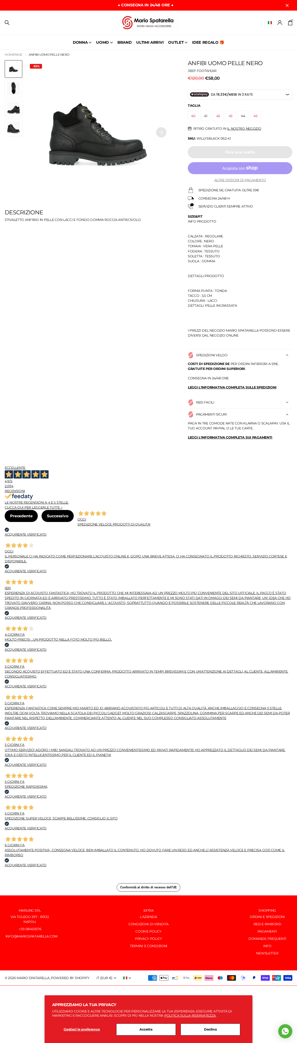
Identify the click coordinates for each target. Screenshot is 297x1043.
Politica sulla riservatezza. (190, 1015)
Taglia (194, 105)
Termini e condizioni (148, 946)
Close (287, 5)
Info (267, 946)
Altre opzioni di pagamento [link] (240, 180)
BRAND (124, 42)
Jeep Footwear (202, 70)
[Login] (280, 22)
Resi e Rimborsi (267, 924)
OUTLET (176, 42)
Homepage (14, 54)
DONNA (80, 42)
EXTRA (148, 910)
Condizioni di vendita (148, 924)
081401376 (33, 929)
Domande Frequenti (267, 939)
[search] (7, 22)
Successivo (57, 516)
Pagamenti (267, 931)
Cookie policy (148, 931)
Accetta (146, 1029)
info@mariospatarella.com (31, 936)
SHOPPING (267, 910)
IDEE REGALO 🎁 (208, 42)
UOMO (102, 42)
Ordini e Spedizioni (267, 917)
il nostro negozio (244, 128)
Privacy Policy (148, 939)
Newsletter (267, 953)
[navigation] (13, 69)
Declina (210, 1029)
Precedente (21, 516)
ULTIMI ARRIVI (149, 42)
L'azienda (148, 917)
